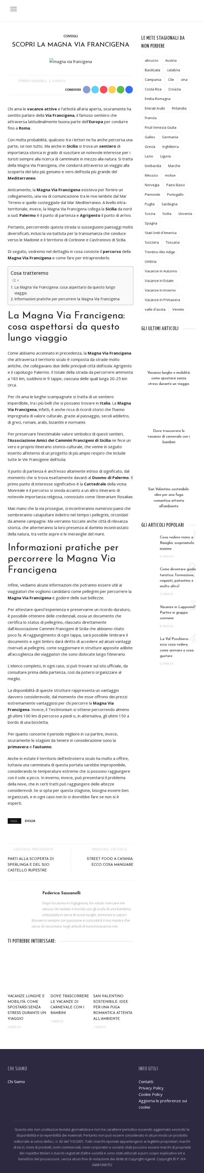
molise (170, 175)
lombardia (153, 165)
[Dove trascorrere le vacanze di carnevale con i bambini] (70, 971)
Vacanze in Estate (159, 280)
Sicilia (30, 821)
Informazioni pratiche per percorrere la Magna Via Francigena (67, 299)
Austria (171, 60)
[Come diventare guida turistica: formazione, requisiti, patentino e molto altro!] (149, 572)
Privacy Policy (151, 1088)
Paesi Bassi (175, 184)
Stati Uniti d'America (161, 232)
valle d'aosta (155, 309)
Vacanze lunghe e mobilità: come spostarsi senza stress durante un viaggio (27, 1008)
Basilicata (152, 70)
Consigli (70, 36)
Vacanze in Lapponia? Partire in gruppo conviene (178, 612)
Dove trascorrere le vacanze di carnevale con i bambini (169, 436)
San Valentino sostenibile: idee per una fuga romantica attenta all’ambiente (112, 1008)
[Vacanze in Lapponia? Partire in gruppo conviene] (149, 610)
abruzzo (151, 60)
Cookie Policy (151, 1094)
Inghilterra (170, 146)
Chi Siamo (16, 1081)
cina (184, 79)
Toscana (173, 242)
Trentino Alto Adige (160, 251)
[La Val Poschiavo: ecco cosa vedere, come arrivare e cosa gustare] (149, 641)
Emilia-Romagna (158, 98)
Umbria (150, 261)
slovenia (185, 213)
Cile (171, 79)
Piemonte (152, 194)
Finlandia (179, 108)
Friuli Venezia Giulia (160, 127)
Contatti (146, 1081)
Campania (153, 79)
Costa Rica (153, 89)
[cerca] (190, 10)
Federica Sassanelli (32, 81)
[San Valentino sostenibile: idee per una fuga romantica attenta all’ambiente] (113, 971)
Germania (170, 137)
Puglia (150, 204)
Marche (174, 165)
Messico (151, 175)
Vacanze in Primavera (162, 299)
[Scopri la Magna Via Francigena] (70, 61)
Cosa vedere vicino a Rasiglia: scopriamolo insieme (177, 543)
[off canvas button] (13, 9)
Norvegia (152, 184)
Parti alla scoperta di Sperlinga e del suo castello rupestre (31, 864)
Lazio (149, 156)
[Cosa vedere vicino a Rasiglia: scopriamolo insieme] (149, 540)
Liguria (165, 156)
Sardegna (169, 204)
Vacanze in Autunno (161, 271)
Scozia (150, 213)
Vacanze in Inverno (160, 290)
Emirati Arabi (155, 108)
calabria (173, 70)
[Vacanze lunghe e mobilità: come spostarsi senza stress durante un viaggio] (28, 971)
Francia (150, 117)
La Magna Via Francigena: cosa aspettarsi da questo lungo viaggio (64, 290)
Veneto (178, 309)
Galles (150, 137)
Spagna (151, 223)
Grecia (150, 146)
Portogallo (175, 194)
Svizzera (152, 242)
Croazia (174, 89)
